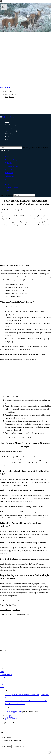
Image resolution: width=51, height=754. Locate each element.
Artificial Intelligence (12, 160)
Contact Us (8, 715)
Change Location (9, 97)
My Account (8, 91)
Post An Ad (9, 173)
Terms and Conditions (11, 718)
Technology (9, 163)
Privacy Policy (9, 717)
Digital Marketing (11, 166)
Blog (1, 684)
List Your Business (10, 94)
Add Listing (9, 169)
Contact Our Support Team (10, 610)
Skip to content (5, 87)
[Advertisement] (25, 58)
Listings (2, 681)
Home (7, 157)
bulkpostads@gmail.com (13, 712)
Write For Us (9, 176)
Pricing (2, 687)
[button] (1, 1)
